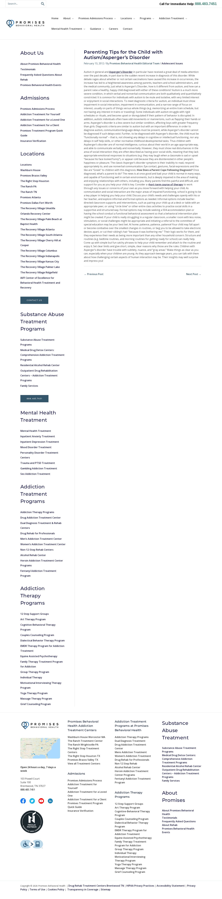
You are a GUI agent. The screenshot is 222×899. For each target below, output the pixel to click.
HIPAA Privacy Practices (140, 885)
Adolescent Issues (172, 63)
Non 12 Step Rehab (126, 763)
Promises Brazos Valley (33, 175)
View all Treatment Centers (84, 763)
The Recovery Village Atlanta (37, 229)
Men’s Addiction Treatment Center (41, 538)
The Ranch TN (28, 192)
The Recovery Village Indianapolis (40, 256)
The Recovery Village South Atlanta (41, 235)
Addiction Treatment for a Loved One (42, 119)
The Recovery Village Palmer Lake (40, 267)
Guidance (95, 28)
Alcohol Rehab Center (33, 555)
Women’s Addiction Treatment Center (43, 544)
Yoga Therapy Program (34, 693)
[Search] (43, 3)
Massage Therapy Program (36, 698)
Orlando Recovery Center (35, 213)
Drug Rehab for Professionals (37, 533)
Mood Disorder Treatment (35, 447)
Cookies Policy (56, 889)
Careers (113, 28)
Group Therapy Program (34, 672)
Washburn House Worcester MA (86, 737)
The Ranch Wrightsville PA (83, 744)
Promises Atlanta (30, 197)
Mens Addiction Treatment (131, 752)
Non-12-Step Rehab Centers (36, 549)
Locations (126, 18)
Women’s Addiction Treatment (133, 756)
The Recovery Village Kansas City (39, 261)
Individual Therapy (31, 677)
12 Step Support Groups (34, 614)
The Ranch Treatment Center (85, 741)
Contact (127, 28)
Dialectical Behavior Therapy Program (42, 640)
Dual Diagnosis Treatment (130, 741)
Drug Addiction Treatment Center (40, 517)
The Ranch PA (28, 186)
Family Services (29, 385)
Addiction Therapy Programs (37, 512)
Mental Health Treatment (66, 28)
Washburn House (30, 170)
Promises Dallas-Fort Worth (36, 202)
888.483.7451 (206, 4)
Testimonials (27, 69)
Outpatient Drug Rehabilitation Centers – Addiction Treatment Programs (39, 375)
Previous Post (93, 274)
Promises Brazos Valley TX (83, 759)
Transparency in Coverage (82, 889)
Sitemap (105, 889)
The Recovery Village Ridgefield (38, 272)
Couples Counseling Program (37, 635)
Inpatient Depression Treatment (39, 441)
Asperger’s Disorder (121, 72)
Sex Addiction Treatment (35, 474)
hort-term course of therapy (166, 184)
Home (54, 18)
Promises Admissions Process (96, 18)
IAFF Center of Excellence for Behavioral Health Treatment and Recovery (40, 282)
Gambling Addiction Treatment (38, 468)
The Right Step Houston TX (84, 756)
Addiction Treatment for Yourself (40, 114)
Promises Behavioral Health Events (40, 85)
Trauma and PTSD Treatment (37, 463)
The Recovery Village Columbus (38, 250)
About (67, 18)
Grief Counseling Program (35, 704)
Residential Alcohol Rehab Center (40, 365)
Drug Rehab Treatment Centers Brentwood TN (96, 885)
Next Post (193, 274)
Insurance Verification (33, 141)
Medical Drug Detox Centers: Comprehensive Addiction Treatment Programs (42, 354)
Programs (145, 18)
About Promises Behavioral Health (40, 64)
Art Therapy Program (33, 619)
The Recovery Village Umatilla (37, 208)
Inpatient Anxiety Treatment (37, 436)
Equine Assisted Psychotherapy (38, 656)
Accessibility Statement (171, 885)
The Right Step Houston (34, 181)
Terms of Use (37, 889)
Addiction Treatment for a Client (39, 125)
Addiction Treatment (171, 18)
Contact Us (34, 300)
